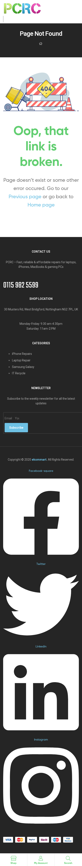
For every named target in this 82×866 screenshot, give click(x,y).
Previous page (25, 196)
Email (9, 418)
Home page (41, 205)
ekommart (39, 459)
